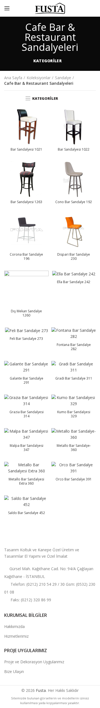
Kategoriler (47, 60)
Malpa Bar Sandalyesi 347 (26, 447)
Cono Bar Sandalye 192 (73, 202)
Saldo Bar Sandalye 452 (26, 513)
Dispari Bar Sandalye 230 (73, 256)
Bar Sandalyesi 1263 (26, 202)
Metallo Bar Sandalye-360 (74, 447)
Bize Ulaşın (14, 671)
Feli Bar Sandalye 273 (26, 338)
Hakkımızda (14, 626)
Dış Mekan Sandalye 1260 (26, 313)
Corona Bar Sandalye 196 (26, 256)
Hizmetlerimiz (16, 636)
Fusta (41, 690)
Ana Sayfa (13, 77)
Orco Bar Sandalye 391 (74, 479)
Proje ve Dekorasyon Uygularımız (34, 661)
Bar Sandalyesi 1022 (73, 149)
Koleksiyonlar (39, 77)
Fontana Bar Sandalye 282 (74, 347)
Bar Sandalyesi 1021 (26, 149)
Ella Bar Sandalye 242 (73, 282)
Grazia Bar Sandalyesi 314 (26, 414)
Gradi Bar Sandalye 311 (73, 378)
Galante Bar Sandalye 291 (26, 380)
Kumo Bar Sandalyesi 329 (73, 414)
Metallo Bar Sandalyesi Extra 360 (26, 481)
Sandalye (63, 77)
